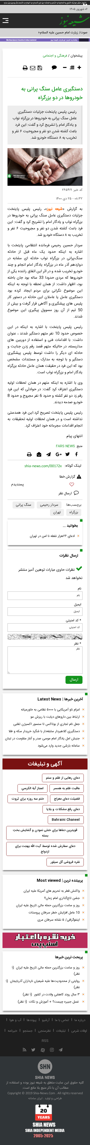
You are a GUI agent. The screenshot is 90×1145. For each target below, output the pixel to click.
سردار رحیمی (49, 505)
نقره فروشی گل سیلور (65, 862)
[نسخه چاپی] (25, 68)
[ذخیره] (40, 68)
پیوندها (31, 1020)
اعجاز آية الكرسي (33, 788)
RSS (45, 1041)
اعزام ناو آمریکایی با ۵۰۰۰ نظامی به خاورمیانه (50, 709)
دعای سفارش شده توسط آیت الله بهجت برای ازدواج (45, 848)
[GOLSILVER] (45, 940)
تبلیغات (61, 1031)
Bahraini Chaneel (66, 820)
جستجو (27, 1031)
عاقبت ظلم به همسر (67, 788)
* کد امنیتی (73, 620)
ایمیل (77, 604)
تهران (57, 512)
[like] (45, 485)
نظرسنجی (44, 1031)
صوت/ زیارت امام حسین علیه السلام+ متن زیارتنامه (54, 32)
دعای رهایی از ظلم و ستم (63, 778)
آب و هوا (15, 1020)
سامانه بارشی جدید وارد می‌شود (59, 746)
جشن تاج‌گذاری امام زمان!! (61, 898)
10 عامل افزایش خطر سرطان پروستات (54, 912)
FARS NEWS (65, 446)
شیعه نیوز (54, 209)
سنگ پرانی (23, 505)
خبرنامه (12, 1031)
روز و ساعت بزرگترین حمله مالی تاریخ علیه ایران (48, 905)
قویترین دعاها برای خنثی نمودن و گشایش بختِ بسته (45, 832)
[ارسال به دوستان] (32, 68)
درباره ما (79, 1020)
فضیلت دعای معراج (67, 799)
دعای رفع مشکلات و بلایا (63, 809)
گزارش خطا (67, 477)
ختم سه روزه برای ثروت (28, 799)
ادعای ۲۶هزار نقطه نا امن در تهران (52, 536)
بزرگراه (74, 512)
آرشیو (46, 1020)
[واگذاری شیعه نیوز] (45, 39)
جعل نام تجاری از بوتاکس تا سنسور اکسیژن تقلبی (46, 724)
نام (79, 588)
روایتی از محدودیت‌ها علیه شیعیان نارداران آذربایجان (43, 984)
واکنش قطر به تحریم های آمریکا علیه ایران (52, 891)
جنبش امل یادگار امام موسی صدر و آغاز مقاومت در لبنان (42, 738)
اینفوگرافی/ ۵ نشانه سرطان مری (59, 920)
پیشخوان (76, 56)
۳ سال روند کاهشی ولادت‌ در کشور (51, 994)
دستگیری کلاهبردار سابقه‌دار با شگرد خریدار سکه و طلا (44, 731)
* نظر (77, 643)
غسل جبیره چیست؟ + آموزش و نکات (49, 1002)
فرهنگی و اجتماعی (55, 56)
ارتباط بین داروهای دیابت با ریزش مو (55, 717)
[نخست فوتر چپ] (45, 1121)
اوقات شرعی (79, 1031)
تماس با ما (62, 1020)
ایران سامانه (35, 1098)
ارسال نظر (65, 494)
